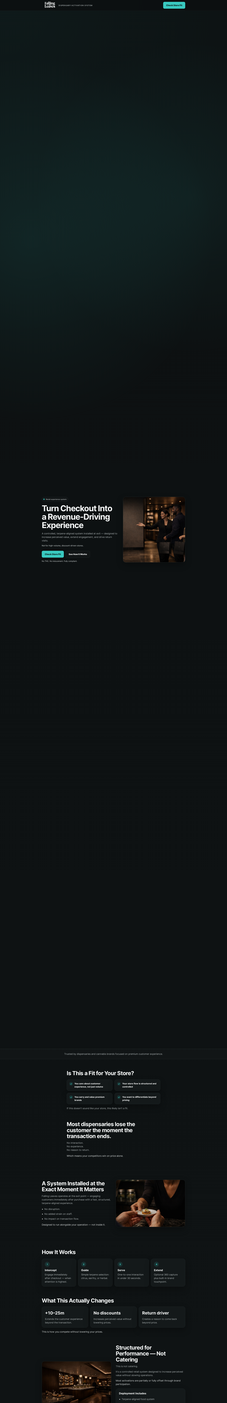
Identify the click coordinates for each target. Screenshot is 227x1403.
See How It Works (78, 554)
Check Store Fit (174, 5)
